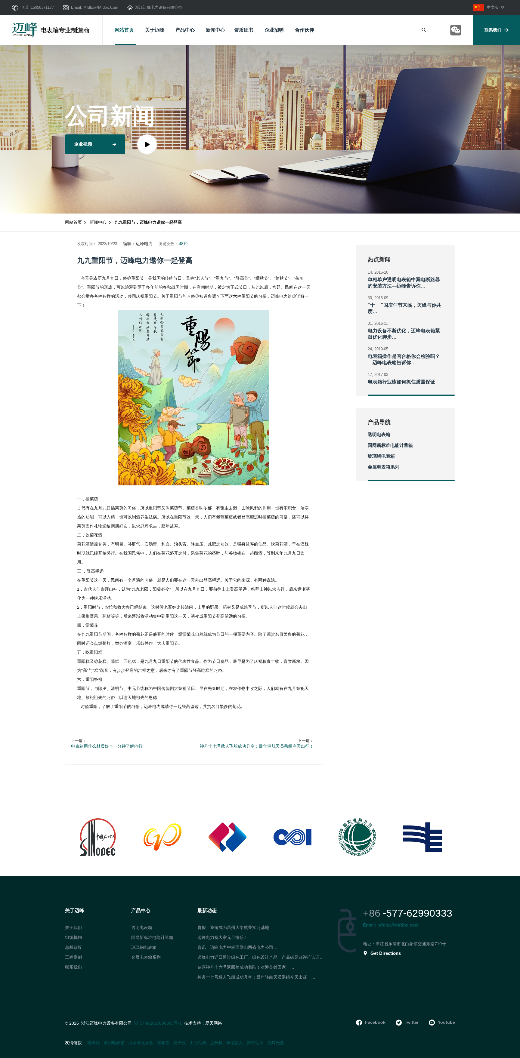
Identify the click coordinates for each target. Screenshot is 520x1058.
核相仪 (163, 1042)
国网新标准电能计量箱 (390, 445)
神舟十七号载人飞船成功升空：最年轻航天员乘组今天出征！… (256, 977)
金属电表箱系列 (383, 466)
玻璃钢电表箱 (381, 456)
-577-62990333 (417, 913)
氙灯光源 (275, 1042)
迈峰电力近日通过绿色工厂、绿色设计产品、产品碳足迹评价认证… (260, 957)
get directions (385, 953)
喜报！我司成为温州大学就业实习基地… (235, 927)
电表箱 (93, 1042)
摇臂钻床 (255, 1042)
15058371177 (42, 7)
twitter (412, 1022)
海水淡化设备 (140, 1042)
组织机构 (73, 937)
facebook (375, 1022)
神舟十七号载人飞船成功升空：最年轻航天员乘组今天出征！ (257, 746)
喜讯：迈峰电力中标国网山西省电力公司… (237, 947)
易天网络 (213, 1023)
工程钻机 (198, 1042)
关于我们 (73, 927)
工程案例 (73, 957)
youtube (446, 1022)
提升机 (216, 1042)
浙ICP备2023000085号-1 (158, 1023)
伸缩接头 (234, 1042)
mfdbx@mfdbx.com (100, 7)
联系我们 (492, 30)
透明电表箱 (379, 434)
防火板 (179, 1042)
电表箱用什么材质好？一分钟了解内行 (107, 746)
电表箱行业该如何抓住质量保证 (401, 381)
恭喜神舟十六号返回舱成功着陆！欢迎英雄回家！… (245, 967)
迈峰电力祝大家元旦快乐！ (222, 937)
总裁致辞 (73, 947)
